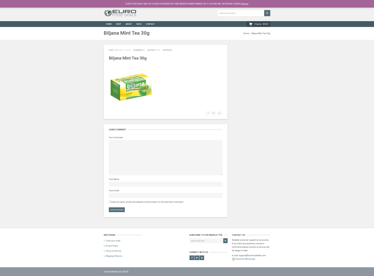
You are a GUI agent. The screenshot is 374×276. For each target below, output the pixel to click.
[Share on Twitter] (213, 113)
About (128, 24)
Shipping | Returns (113, 256)
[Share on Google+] (219, 113)
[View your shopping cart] (251, 24)
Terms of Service (113, 251)
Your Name (114, 179)
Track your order (113, 241)
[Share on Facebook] (208, 113)
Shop (118, 24)
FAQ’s (138, 24)
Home (108, 24)
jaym (157, 50)
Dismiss (244, 4)
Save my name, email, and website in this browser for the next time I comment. (147, 202)
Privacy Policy (111, 246)
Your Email (114, 190)
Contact (150, 24)
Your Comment (116, 137)
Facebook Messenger (245, 259)
